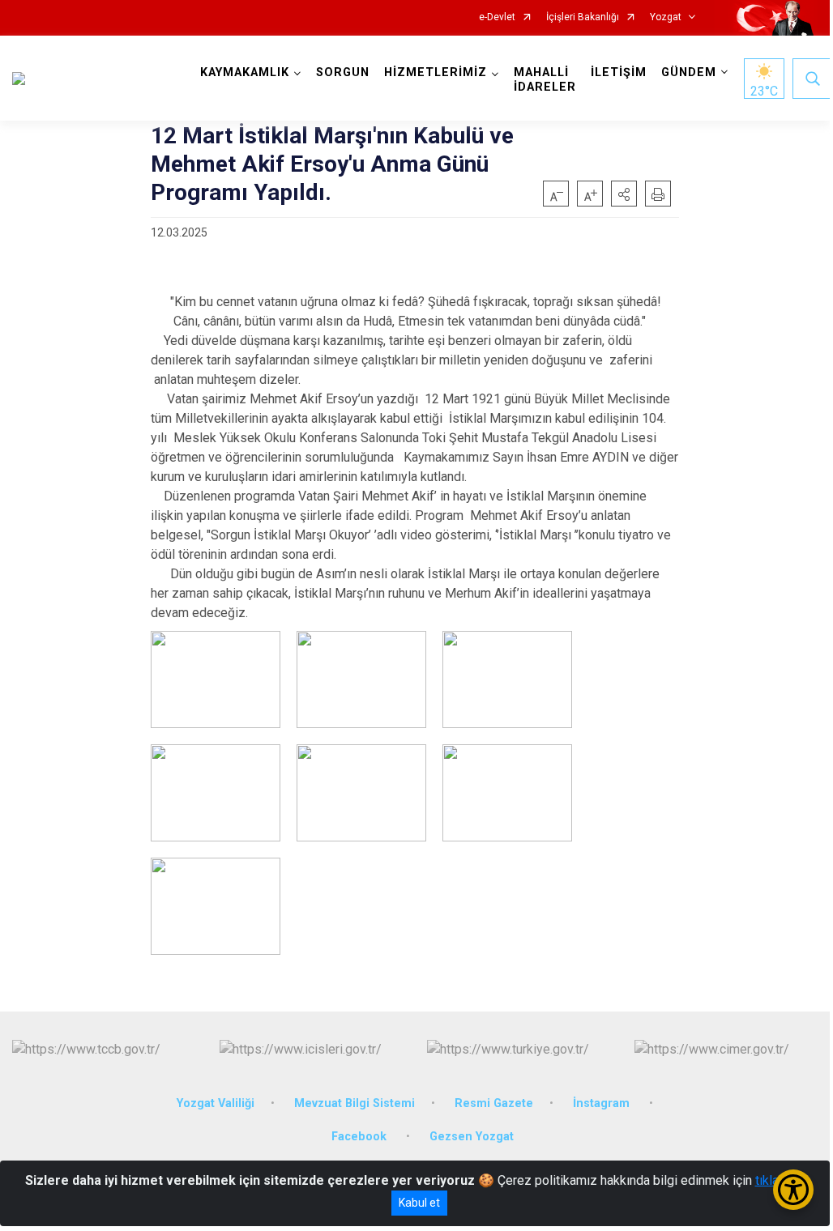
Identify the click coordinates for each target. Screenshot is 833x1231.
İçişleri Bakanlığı (582, 17)
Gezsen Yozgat (471, 1137)
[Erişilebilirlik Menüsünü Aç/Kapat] (793, 1189)
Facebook (360, 1137)
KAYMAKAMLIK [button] (244, 72)
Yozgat (665, 17)
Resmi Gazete (494, 1103)
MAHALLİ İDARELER (545, 80)
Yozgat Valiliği (215, 1103)
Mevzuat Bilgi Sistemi (354, 1103)
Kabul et (419, 1202)
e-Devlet (497, 17)
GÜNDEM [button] (688, 72)
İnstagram (603, 1103)
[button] (624, 194)
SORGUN (343, 72)
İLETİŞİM (619, 72)
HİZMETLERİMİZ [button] (435, 72)
